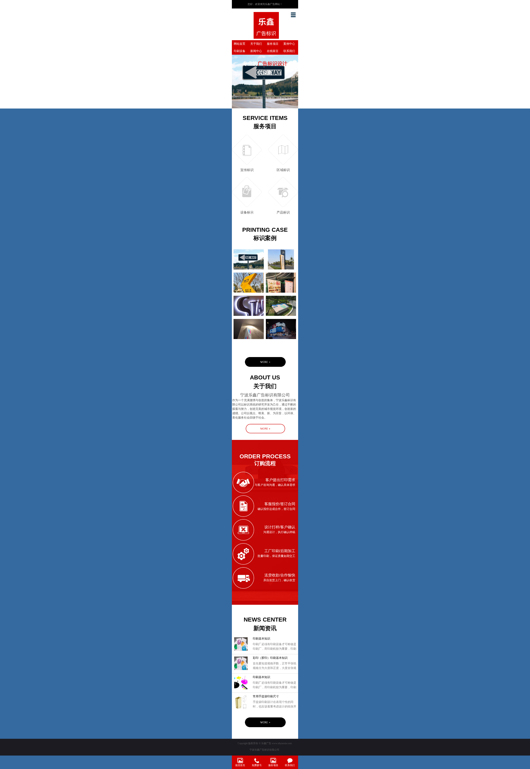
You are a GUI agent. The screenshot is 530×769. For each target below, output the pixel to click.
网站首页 (239, 43)
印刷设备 (239, 51)
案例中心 (289, 43)
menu (293, 15)
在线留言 (272, 51)
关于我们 (256, 43)
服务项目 (272, 43)
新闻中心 (256, 51)
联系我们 (289, 51)
